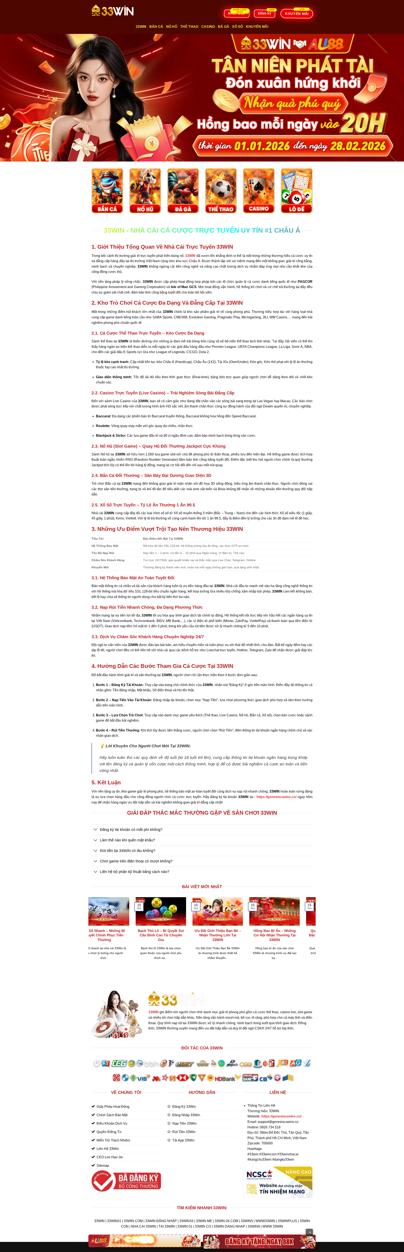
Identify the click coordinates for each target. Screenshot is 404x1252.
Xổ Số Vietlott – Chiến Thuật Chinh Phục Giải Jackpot (213, 935)
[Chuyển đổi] (96, 829)
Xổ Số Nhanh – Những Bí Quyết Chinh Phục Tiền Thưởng (270, 935)
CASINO (208, 26)
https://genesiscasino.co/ (276, 797)
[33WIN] (113, 10)
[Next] (313, 934)
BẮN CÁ (156, 26)
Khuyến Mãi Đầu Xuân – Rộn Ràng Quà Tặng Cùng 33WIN (99, 935)
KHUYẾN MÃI (257, 26)
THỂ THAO (189, 26)
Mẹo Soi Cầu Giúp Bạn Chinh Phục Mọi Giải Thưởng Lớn (156, 935)
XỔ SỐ (237, 26)
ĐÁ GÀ (223, 26)
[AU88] (144, 1241)
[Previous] (91, 934)
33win (141, 26)
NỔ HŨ (172, 26)
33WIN (153, 1012)
